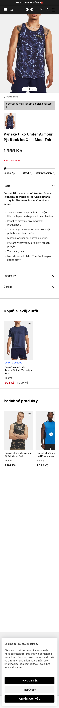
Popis (7, 185)
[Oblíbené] (47, 9)
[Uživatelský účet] (41, 9)
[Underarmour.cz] (29, 10)
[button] (29, 89)
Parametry (10, 275)
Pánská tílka (12, 96)
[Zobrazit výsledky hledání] (11, 9)
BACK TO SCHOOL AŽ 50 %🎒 (29, 2)
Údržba (8, 286)
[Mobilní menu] (5, 9)
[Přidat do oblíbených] (29, 324)
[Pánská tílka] (4, 97)
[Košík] (53, 9)
